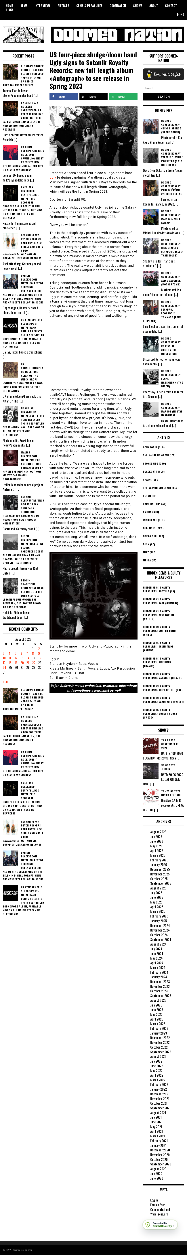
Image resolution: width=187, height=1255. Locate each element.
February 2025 (159, 916)
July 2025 (156, 892)
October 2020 (159, 1159)
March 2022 (157, 1080)
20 (22, 662)
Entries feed (157, 1204)
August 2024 (158, 944)
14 (27, 658)
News (24, 5)
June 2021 (156, 1122)
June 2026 (156, 841)
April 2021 (156, 1131)
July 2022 (156, 1061)
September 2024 (160, 939)
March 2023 (157, 1023)
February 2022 (159, 1084)
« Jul (5, 681)
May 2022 (156, 1070)
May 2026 (156, 846)
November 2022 (160, 1042)
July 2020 (156, 1173)
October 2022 (159, 1047)
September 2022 (160, 1051)
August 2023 (158, 1000)
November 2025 (160, 874)
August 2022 (158, 1056)
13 (21, 658)
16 (39, 658)
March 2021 (157, 1136)
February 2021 (159, 1140)
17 (4, 662)
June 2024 (156, 953)
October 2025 (159, 878)
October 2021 (158, 1103)
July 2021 (156, 1117)
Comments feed (160, 1209)
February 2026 (159, 860)
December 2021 (159, 1094)
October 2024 (159, 934)
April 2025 (156, 906)
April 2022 (156, 1075)
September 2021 (160, 1108)
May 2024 (156, 958)
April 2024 (156, 962)
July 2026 (156, 836)
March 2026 (157, 855)
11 (10, 658)
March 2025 (157, 911)
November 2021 (159, 1098)
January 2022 (158, 1089)
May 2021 (156, 1126)
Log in (154, 1200)
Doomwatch (118, 5)
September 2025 (160, 883)
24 (4, 667)
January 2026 (158, 864)
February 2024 (159, 972)
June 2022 (156, 1065)
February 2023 (159, 1028)
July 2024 (156, 948)
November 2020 (160, 1154)
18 (10, 662)
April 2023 (156, 1019)
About (153, 5)
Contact (171, 5)
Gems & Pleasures (89, 5)
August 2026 (158, 831)
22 (33, 662)
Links (10, 10)
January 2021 (158, 1145)
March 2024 (157, 967)
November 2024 (160, 930)
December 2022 (160, 1037)
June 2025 (156, 897)
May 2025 (156, 902)
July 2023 (156, 1005)
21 (27, 662)
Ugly (52, 177)
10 (4, 658)
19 (16, 662)
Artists (63, 5)
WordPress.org (159, 1214)
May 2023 (156, 1014)
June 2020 (156, 1178)
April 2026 (156, 850)
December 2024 (160, 925)
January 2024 (158, 976)
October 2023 (159, 990)
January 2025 (158, 920)
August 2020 (158, 1168)
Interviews (43, 5)
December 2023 (160, 981)
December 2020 (160, 1150)
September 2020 (160, 1164)
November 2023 (160, 986)
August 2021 (158, 1112)
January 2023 (158, 1033)
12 (16, 658)
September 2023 (160, 995)
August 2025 (158, 888)
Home (9, 5)
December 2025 (160, 869)
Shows (137, 5)
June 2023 (156, 1009)
